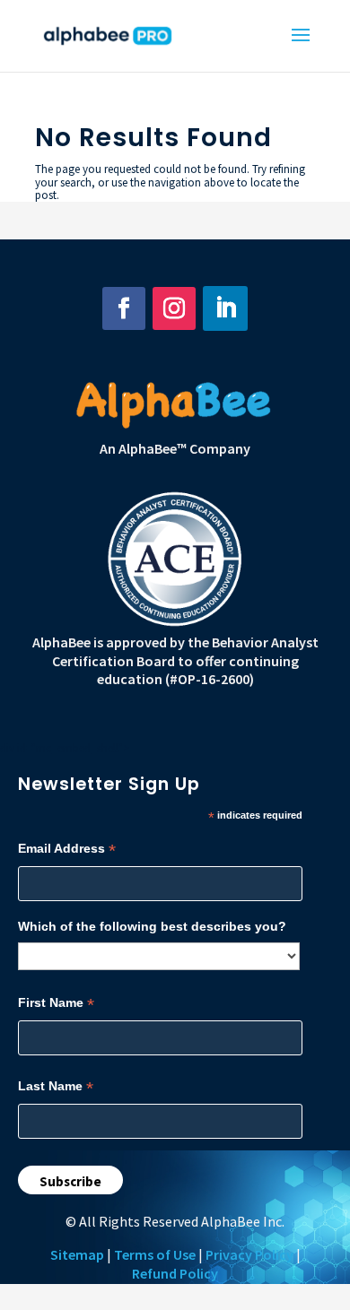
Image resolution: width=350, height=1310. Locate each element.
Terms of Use (155, 1254)
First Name (56, 1002)
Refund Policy (175, 1273)
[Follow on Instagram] (174, 308)
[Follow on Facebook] (123, 308)
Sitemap (77, 1254)
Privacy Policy (249, 1254)
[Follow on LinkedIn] (225, 308)
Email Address (67, 848)
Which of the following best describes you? (152, 926)
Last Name (55, 1086)
